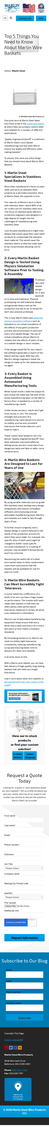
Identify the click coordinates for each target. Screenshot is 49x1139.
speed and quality (35, 123)
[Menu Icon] (5, 18)
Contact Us (25, 18)
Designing (30, 756)
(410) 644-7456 (19, 1070)
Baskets (18, 756)
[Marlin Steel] (13, 8)
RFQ (41, 18)
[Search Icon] (11, 18)
